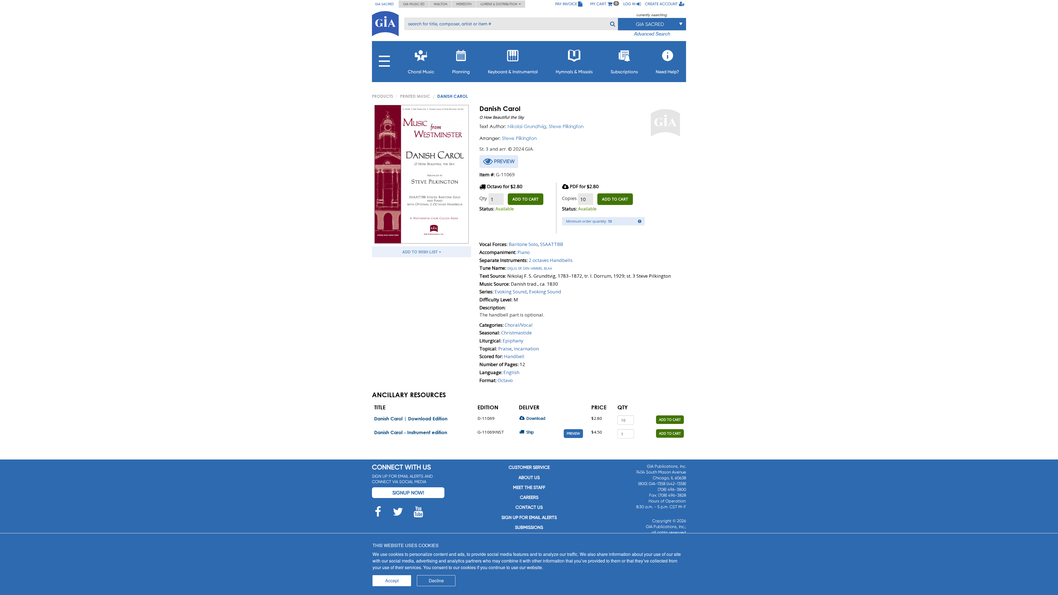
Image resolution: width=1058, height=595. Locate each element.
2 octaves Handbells (551, 260)
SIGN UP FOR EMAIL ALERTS (529, 517)
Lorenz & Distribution (500, 4)
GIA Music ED (414, 4)
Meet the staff (529, 487)
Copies (569, 198)
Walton (440, 4)
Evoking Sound (511, 291)
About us (529, 477)
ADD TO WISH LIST (420, 252)
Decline (436, 580)
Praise (505, 348)
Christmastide (516, 332)
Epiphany (513, 340)
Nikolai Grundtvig (527, 126)
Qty (483, 198)
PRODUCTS (382, 96)
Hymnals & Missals (574, 71)
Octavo (505, 380)
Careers (529, 497)
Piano (523, 252)
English (511, 372)
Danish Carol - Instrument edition (410, 432)
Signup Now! (408, 493)
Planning (461, 71)
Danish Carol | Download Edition (410, 418)
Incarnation (526, 348)
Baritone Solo (523, 244)
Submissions (529, 527)
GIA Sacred (384, 4)
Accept (392, 580)
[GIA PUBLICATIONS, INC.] (385, 22)
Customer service (529, 467)
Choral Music (421, 71)
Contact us (529, 507)
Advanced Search (652, 33)
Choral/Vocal (519, 325)
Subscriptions (624, 71)
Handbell (514, 356)
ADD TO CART (525, 199)
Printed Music (415, 96)
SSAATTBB (551, 244)
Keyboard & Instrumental (513, 71)
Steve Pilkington (566, 126)
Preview (573, 434)
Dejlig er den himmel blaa (529, 268)
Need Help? (667, 71)
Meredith (463, 4)
